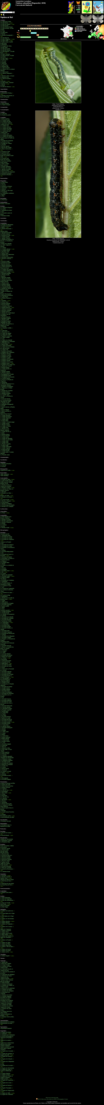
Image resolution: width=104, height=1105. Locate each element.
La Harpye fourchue (5, 787)
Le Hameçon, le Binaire (6, 186)
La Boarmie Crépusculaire (6, 257)
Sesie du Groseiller (4, 905)
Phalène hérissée (4, 281)
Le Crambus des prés (5, 131)
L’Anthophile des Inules (6, 210)
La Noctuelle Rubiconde (6, 705)
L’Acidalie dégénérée (5, 418)
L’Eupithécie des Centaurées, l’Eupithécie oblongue (7, 353)
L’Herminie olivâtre (5, 215)
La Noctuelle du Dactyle (6, 655)
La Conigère (3, 651)
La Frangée (3, 730)
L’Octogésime (3, 191)
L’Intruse (2, 227)
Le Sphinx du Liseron (5, 949)
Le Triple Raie (3, 330)
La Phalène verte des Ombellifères (5, 315)
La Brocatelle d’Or (4, 332)
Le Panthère (3, 300)
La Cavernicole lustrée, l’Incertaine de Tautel (5, 401)
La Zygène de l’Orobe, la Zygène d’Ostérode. (6, 1076)
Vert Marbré (3, 579)
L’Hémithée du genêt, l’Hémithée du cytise (5, 321)
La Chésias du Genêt (5, 334)
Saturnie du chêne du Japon (7, 879)
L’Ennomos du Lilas (5, 235)
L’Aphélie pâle (4, 962)
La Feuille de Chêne (5, 479)
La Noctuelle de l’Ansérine (6, 618)
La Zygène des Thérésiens (6, 1094)
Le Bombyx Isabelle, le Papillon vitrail (6, 877)
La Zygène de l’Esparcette (6, 1080)
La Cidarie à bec (4, 349)
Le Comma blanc (4, 725)
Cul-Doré (2, 526)
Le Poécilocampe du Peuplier (7, 505)
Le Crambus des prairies (6, 135)
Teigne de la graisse (5, 863)
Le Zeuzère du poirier (5, 115)
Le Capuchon (3, 798)
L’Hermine (3, 810)
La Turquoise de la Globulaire (7, 1035)
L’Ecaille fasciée (4, 25)
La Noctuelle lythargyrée (6, 727)
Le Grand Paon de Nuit (6, 884)
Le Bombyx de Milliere (6, 503)
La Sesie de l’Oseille (5, 902)
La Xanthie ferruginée (5, 611)
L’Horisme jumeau (4, 367)
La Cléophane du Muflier (6, 760)
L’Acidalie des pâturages (6, 438)
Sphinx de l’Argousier (5, 929)
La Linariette (3, 755)
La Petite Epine (4, 182)
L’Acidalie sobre (4, 427)
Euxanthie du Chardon (5, 997)
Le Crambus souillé (5, 120)
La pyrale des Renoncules (6, 869)
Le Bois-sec (3, 746)
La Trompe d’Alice (5, 682)
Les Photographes (60, 1099)
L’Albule (2, 607)
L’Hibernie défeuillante (5, 265)
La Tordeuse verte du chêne (7, 1016)
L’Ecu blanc (3, 715)
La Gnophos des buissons (6, 269)
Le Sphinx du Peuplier (5, 940)
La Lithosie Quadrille (5, 78)
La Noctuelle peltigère (5, 673)
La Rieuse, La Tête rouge (6, 190)
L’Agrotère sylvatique (5, 169)
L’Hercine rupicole (4, 146)
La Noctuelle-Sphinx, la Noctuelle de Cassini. (6, 583)
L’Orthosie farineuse (5, 737)
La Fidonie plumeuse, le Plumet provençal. (6, 267)
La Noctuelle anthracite (6, 700)
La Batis (2, 196)
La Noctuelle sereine (5, 723)
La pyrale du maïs (4, 152)
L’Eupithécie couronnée (6, 336)
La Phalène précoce (5, 311)
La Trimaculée (3, 745)
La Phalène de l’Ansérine (6, 390)
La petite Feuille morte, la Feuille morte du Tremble (6, 481)
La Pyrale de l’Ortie (5, 151)
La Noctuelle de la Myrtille (6, 617)
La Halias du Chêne (5, 748)
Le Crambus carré (4, 133)
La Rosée (2, 85)
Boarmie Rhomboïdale (5, 294)
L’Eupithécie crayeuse (5, 355)
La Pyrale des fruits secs (6, 855)
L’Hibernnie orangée (5, 277)
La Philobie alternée (5, 284)
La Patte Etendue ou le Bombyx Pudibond (5, 517)
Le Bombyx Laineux (5, 487)
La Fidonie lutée (4, 255)
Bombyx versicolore (5, 203)
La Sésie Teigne (4, 907)
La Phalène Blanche (5, 307)
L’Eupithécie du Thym (5, 356)
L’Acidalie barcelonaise (6, 416)
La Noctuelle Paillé (5, 625)
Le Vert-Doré (3, 770)
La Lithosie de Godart (5, 21)
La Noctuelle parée (5, 630)
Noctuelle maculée (4, 534)
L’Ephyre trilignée (4, 409)
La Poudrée (3, 144)
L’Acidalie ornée (4, 442)
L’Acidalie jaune (4, 419)
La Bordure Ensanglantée (6, 35)
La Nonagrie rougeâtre (5, 709)
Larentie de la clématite (5, 243)
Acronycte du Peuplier (5, 542)
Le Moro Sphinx (4, 934)
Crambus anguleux (4, 118)
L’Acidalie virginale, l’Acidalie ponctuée (5, 448)
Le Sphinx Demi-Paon (5, 945)
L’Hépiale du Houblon (5, 463)
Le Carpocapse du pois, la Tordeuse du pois (6, 969)
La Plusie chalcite (4, 768)
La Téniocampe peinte (5, 660)
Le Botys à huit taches (5, 148)
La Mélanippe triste (5, 342)
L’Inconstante (3, 659)
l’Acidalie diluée (4, 420)
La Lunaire (3, 209)
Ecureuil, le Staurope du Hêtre (7, 783)
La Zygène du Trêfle (5, 1093)
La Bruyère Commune (5, 258)
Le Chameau (3, 788)
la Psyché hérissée (4, 835)
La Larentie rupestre (5, 378)
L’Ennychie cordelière (5, 161)
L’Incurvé (2, 183)
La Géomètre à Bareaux (6, 306)
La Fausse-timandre (5, 435)
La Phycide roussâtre (5, 856)
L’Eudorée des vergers (5, 167)
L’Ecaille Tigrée (4, 58)
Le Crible (2, 31)
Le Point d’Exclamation (6, 692)
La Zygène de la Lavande (6, 1065)
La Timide (2, 794)
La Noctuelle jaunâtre (5, 626)
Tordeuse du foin (4, 977)
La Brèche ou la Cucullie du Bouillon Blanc (7, 598)
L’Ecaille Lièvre (4, 59)
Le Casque (3, 733)
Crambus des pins (4, 124)
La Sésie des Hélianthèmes (7, 900)
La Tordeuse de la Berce (6, 989)
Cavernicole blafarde (5, 398)
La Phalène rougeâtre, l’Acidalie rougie (5, 444)
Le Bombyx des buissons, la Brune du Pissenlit (7, 96)
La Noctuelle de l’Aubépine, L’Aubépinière (7, 581)
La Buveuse (3, 491)
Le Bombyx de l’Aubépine (6, 506)
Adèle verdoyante (4, 474)
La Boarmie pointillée (5, 273)
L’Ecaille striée (4, 32)
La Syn (2, 211)
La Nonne (2, 523)
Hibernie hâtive (4, 231)
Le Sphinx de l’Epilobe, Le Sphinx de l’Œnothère (6, 936)
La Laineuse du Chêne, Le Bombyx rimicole (6, 489)
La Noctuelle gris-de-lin (6, 719)
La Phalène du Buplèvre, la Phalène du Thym (6, 324)
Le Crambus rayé (4, 125)
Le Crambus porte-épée (6, 129)
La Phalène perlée (4, 319)
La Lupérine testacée (5, 726)
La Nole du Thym (4, 753)
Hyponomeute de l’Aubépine (7, 1022)
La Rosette (3, 81)
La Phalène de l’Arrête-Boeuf (7, 313)
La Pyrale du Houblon (5, 174)
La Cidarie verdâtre (5, 337)
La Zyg (2, 1064)
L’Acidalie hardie (4, 437)
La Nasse (2, 667)
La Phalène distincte (5, 234)
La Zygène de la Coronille (6, 1051)
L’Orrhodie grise (4, 711)
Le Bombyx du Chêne (5, 493)
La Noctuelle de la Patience (7, 544)
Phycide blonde (4, 851)
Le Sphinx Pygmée (5, 955)
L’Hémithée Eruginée (5, 318)
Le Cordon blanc (4, 735)
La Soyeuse (3, 774)
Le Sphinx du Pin (4, 952)
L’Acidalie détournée (5, 415)
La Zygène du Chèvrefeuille (7, 1068)
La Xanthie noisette (5, 688)
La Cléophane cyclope (5, 759)
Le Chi (2, 697)
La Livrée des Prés (5, 499)
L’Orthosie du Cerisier (5, 656)
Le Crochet (3, 573)
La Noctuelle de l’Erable (6, 538)
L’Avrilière (3, 550)
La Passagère (3, 569)
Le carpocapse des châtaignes (7, 974)
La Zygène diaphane (5, 1073)
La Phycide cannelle (5, 848)
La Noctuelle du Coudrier (6, 763)
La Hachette (3, 875)
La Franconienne (4, 502)
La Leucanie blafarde (5, 653)
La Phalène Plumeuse (5, 298)
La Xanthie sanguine (5, 689)
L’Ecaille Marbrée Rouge (6, 27)
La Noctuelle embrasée (5, 671)
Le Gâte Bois (3, 113)
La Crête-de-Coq (4, 797)
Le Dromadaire (4, 791)
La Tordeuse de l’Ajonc (6, 975)
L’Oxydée (2, 405)
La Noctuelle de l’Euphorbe (7, 539)
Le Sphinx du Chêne (5, 942)
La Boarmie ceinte (4, 251)
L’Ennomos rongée (5, 261)
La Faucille (3, 185)
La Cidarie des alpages (5, 333)
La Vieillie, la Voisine (5, 426)
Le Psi (1, 543)
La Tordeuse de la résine (6, 995)
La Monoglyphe (4, 778)
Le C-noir (2, 742)
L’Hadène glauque (4, 738)
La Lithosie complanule (6, 73)
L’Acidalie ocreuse (4, 423)
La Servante (3, 61)
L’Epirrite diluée (4, 344)
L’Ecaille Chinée (4, 40)
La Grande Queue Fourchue (7, 812)
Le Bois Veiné (4, 792)
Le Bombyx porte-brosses (6, 520)
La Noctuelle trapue (5, 690)
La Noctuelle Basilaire (5, 619)
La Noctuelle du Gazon (6, 666)
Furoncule (2, 644)
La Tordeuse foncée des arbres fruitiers (6, 1012)
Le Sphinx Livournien (5, 930)
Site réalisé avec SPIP (51, 1099)
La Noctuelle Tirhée (5, 576)
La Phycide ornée (4, 854)
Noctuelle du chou (4, 641)
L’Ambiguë (3, 634)
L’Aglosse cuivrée (4, 862)
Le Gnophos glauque (5, 249)
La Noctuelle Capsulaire (6, 632)
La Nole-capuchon (4, 752)
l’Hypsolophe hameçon (6, 1028)
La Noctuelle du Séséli (5, 664)
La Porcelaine (3, 795)
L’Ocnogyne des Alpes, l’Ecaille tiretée (6, 46)
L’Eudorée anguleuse (5, 166)
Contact (66, 1099)
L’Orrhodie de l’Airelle (5, 621)
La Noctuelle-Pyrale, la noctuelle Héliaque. (5, 676)
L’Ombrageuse (4, 596)
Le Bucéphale (3, 799)
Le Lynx (2, 338)
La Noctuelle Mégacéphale (6, 551)
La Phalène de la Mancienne (7, 254)
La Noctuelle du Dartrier (6, 686)
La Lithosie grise (4, 72)
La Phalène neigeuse (5, 372)
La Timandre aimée (5, 454)
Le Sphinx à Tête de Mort (6, 946)
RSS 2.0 (39, 1099)
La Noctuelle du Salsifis (6, 557)
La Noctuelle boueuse (5, 699)
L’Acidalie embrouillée (5, 446)
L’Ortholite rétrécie (5, 392)
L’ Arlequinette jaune (5, 535)
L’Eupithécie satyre (5, 363)
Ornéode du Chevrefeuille (6, 839)
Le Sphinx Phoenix (5, 922)
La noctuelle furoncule (5, 645)
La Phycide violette (5, 860)
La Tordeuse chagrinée (5, 996)
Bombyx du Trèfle (5, 495)
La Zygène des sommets (6, 1056)
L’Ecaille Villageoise (5, 39)
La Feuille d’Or (4, 765)
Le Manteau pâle (4, 66)
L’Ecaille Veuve (4, 65)
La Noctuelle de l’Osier (6, 701)
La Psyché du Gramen (5, 832)
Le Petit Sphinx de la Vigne (7, 916)
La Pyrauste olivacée (5, 154)
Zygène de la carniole (5, 1040)
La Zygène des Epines (5, 1032)
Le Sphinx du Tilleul (5, 944)
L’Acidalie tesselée (4, 450)
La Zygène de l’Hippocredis (7, 1090)
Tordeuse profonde (5, 978)
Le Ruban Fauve (4, 302)
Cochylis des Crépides (5, 963)
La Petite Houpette (4, 982)
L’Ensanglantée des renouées (7, 377)
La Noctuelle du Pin (5, 662)
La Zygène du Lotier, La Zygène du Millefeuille (6, 1070)
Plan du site (44, 1099)
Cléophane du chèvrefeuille (7, 757)
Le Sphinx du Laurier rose (6, 910)
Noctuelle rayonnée (5, 610)
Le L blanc (3, 652)
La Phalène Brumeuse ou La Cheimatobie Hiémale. (7, 384)
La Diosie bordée (4, 849)
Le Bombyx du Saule (5, 519)
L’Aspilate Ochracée (5, 238)
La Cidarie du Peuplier (5, 345)
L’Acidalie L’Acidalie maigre (7, 422)
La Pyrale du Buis (4, 170)
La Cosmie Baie (4, 712)
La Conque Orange (5, 965)
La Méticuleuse (4, 602)
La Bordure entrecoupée (6, 280)
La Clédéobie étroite (5, 871)
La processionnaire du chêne (7, 817)
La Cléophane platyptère (6, 756)
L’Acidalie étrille (4, 441)
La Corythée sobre (4, 394)
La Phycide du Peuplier (6, 859)
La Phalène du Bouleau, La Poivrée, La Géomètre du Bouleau (7, 241)
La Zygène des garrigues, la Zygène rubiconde (7, 1054)
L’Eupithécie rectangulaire (6, 386)
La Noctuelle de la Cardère (6, 674)
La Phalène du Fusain (5, 279)
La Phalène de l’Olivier (6, 366)
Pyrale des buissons (5, 159)
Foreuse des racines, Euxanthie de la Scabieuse (6, 999)
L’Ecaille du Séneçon (5, 86)
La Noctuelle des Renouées (7, 693)
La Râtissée (3, 189)
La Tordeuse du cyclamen (6, 1006)
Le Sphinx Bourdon (5, 921)
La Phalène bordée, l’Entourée (5, 275)
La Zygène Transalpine (6, 1088)
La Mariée (2, 563)
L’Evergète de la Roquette (6, 140)
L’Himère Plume (4, 253)
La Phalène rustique (5, 424)
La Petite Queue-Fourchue (6, 786)
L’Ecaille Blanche (4, 37)
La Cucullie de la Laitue (6, 592)
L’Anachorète (3, 802)
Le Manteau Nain (4, 77)
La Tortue (2, 512)
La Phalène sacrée (4, 428)
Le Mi (2, 572)
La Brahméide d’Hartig (6, 93)
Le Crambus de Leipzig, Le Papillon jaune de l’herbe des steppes (7, 138)
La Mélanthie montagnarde (6, 404)
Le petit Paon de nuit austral (7, 883)
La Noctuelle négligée (5, 744)
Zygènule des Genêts (5, 470)
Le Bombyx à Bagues (5, 501)
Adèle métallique (4, 475)
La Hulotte (3, 729)
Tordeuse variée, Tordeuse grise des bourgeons (6, 980)
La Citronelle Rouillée (5, 287)
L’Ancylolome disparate (6, 123)
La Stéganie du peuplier (6, 308)
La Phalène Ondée (4, 403)
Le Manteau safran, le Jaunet (7, 75)
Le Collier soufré (4, 731)
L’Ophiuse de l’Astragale (6, 574)
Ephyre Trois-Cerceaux (6, 413)
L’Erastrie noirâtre (4, 606)
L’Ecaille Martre (4, 23)
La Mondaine (3, 44)
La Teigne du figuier (5, 104)
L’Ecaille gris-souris (5, 48)
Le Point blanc (3, 649)
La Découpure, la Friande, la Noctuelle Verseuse (7, 559)
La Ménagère (3, 63)
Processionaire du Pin (5, 815)
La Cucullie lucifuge (5, 595)
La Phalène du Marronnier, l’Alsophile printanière (6, 225)
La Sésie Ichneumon (5, 897)
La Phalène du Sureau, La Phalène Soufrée (6, 289)
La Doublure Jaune (5, 570)
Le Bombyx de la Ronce (6, 497)
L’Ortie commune (4, 103)
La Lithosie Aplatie (5, 67)
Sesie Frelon (3, 904)
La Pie (2, 553)
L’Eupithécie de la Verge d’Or (7, 364)
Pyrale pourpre (3, 162)
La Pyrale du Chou (5, 142)
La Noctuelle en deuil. (5, 775)
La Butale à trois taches (6, 892)
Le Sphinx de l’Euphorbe (6, 924)
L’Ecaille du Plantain (5, 50)
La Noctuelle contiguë (5, 637)
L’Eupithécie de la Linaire (6, 362)
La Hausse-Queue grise (6, 803)
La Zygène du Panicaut (6, 1085)
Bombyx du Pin (4, 483)
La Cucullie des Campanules (7, 588)
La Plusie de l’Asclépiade (6, 764)
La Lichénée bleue (4, 562)
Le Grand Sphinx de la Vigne (7, 913)
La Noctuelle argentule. (6, 604)
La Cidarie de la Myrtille (6, 340)
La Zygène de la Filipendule (7, 1061)
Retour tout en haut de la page (52, 1097)
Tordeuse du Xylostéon (6, 1003)
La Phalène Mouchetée (6, 228)
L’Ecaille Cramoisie (5, 54)
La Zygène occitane (5, 1074)
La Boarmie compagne (5, 310)
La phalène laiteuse (5, 434)
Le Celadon (3, 247)
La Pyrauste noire (4, 158)
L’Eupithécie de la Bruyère (6, 359)
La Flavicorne (3, 187)
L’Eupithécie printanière (6, 351)
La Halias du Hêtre (5, 577)
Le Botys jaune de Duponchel (7, 172)
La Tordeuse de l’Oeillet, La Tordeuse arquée (7, 986)
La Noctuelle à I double (6, 720)
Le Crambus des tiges (5, 121)
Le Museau (3, 801)
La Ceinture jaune (4, 740)
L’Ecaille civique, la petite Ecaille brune (6, 42)
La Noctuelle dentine (5, 722)
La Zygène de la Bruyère (6, 1059)
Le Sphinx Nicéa (4, 932)
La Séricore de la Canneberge (7, 988)
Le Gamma (3, 767)
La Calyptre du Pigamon (6, 207)
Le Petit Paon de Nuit (5, 881)
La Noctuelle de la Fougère (6, 603)
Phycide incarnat (4, 852)
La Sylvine (3, 466)
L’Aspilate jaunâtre (5, 236)
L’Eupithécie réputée (5, 360)
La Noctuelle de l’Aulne (6, 536)
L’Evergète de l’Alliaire (6, 143)
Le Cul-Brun (3, 524)
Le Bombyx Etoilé (5, 527)
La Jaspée (2, 600)
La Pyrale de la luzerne (5, 173)
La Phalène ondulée (5, 371)
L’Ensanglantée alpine (5, 375)
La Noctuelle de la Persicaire (7, 643)
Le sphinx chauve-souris (6, 933)
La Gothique (3, 658)
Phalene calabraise (4, 430)
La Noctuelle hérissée (5, 716)
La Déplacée (3, 561)
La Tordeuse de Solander (6, 984)
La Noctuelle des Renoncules (7, 633)
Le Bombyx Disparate (5, 522)
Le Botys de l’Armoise (5, 867)
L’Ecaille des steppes (5, 24)
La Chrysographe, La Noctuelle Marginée (5, 679)
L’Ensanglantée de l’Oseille (7, 374)
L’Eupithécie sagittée (5, 357)
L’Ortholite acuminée (5, 393)
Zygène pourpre (4, 1078)
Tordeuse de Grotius (5, 1007)
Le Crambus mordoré (5, 127)
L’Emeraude (3, 326)
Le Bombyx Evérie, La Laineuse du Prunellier (5, 485)
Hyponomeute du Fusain (6, 1023)
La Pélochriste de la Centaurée (5, 993)
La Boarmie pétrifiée (5, 285)
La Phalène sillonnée (5, 317)
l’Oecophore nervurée (5, 821)
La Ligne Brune (4, 296)
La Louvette (3, 465)
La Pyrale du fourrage (5, 866)
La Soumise (3, 62)
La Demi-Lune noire (5, 784)
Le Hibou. (2, 734)
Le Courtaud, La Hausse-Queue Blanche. (6, 805)
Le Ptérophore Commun (6, 840)
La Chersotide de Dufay (6, 708)
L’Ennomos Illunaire (5, 303)
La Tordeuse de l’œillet (5, 1004)
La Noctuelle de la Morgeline (7, 636)
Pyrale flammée (4, 865)
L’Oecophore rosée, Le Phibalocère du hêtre (5, 825)
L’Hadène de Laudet (5, 718)
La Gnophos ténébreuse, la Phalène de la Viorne (6, 271)
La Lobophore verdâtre (6, 328)
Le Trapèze (3, 714)
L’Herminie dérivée (5, 681)
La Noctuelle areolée (5, 761)
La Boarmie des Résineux (6, 295)
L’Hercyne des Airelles (5, 147)
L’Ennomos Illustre (5, 304)
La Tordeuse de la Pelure (6, 1001)
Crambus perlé (3, 132)
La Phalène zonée (4, 283)
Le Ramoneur (3, 382)
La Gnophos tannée (5, 250)
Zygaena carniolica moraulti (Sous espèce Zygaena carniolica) (7, 1048)
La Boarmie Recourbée (6, 232)
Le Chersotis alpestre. (5, 707)
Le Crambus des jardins (6, 128)
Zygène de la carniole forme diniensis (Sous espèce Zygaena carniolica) (7, 1044)
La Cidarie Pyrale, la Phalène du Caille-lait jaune (7, 347)
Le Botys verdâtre (4, 163)
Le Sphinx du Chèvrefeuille (7, 918)
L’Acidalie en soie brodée (6, 439)
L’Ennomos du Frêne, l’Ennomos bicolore (5, 263)
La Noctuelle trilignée (5, 779)
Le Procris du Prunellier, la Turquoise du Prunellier (6, 1037)
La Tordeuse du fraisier (5, 966)
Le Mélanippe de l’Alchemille (7, 341)
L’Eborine (2, 33)
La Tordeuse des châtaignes (7, 990)
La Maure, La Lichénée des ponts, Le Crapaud (7, 647)
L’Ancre (2, 608)
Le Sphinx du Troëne (5, 950)
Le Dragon (3, 814)
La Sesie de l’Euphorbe (6, 899)
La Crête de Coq (4, 790)
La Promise (3, 568)
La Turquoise (3, 1033)
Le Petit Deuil (3, 199)
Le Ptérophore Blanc (5, 842)
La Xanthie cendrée (5, 741)
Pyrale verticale (4, 165)
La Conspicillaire (4, 622)
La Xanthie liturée (4, 613)
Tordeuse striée (4, 967)
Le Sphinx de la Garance (6, 926)
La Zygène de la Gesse (6, 1082)
